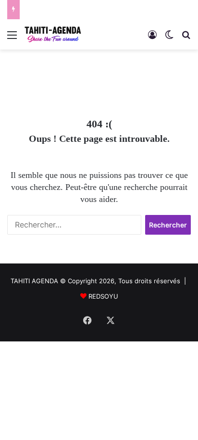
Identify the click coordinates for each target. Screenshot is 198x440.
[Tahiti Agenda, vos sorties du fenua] (53, 34)
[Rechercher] (186, 38)
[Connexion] (152, 38)
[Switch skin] (169, 38)
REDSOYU (103, 296)
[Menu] (12, 38)
